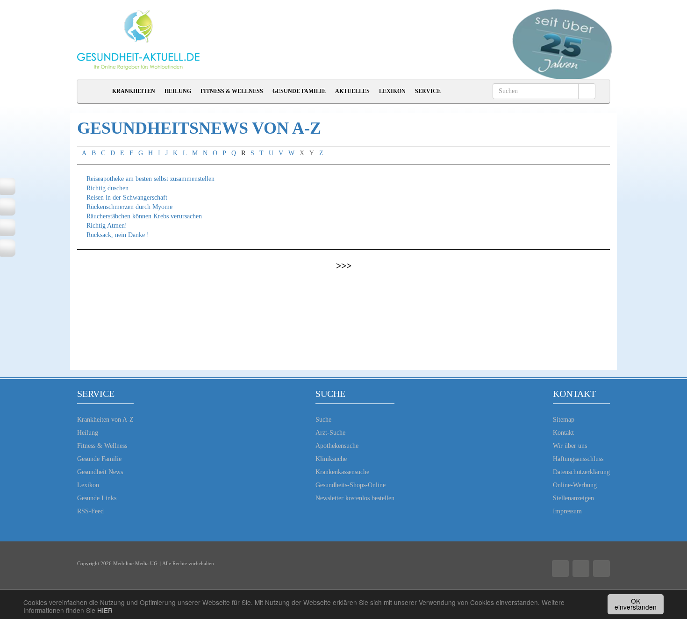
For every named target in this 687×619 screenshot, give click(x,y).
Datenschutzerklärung (581, 471)
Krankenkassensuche (342, 471)
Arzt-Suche (330, 432)
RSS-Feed (90, 511)
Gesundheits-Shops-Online (350, 485)
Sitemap (563, 419)
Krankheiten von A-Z (105, 419)
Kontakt (563, 432)
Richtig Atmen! (106, 225)
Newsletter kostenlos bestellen (354, 498)
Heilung (178, 91)
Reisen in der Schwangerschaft (126, 197)
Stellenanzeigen (573, 498)
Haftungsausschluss (578, 458)
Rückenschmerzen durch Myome (129, 206)
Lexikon (392, 91)
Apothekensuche (336, 445)
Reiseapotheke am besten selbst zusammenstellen (150, 178)
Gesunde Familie (299, 91)
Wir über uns (570, 445)
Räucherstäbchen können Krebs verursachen (144, 216)
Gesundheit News (100, 471)
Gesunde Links (96, 498)
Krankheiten (133, 91)
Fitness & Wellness (231, 91)
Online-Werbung (575, 485)
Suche (323, 419)
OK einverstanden (636, 604)
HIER (105, 610)
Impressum (567, 511)
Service (428, 91)
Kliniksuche (331, 458)
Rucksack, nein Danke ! (117, 234)
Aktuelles (352, 91)
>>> (343, 265)
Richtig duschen (107, 188)
